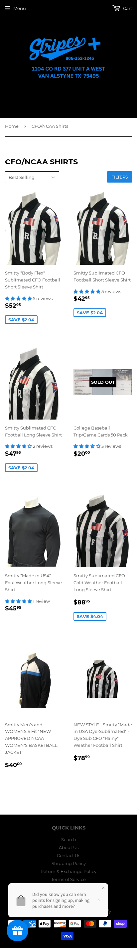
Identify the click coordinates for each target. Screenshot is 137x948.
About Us (68, 847)
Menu (19, 8)
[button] (19, 298)
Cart (127, 8)
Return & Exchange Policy (68, 871)
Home (12, 126)
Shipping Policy (69, 863)
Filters (119, 177)
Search (68, 839)
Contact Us (68, 855)
